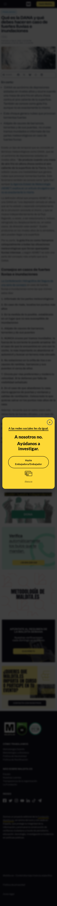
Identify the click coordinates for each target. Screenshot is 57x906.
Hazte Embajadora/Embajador (28, 462)
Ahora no (28, 481)
